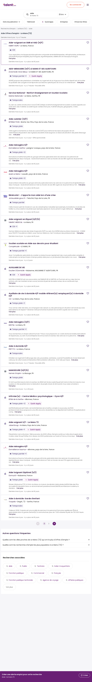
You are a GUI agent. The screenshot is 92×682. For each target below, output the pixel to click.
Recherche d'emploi (8, 28)
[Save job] (88, 43)
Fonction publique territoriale (21, 580)
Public (24, 566)
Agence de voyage (50, 580)
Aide (10, 566)
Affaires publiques (75, 580)
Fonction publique (16, 573)
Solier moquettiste (62, 566)
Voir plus (12, 58)
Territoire (40, 566)
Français (57, 573)
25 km (61, 14)
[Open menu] (87, 4)
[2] (54, 523)
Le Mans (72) (22, 28)
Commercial (39, 573)
